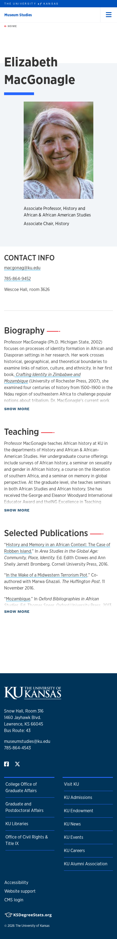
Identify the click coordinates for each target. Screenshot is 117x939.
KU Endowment (78, 811)
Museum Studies (18, 14)
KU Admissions (78, 797)
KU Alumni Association (85, 864)
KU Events (73, 837)
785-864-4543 (17, 748)
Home (12, 26)
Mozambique (18, 599)
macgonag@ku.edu (22, 268)
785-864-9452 (17, 278)
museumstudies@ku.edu (27, 741)
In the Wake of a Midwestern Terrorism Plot (46, 575)
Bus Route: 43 (17, 730)
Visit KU (71, 784)
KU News (72, 824)
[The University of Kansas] (32, 697)
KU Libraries (16, 824)
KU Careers (74, 850)
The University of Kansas (33, 926)
